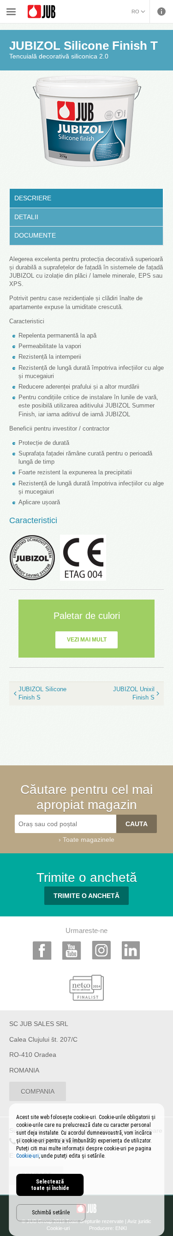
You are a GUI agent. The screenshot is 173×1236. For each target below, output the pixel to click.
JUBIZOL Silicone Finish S (42, 693)
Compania (37, 1091)
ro (135, 11)
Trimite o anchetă (86, 895)
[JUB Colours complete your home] (41, 11)
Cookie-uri (27, 1156)
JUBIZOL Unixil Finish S (134, 693)
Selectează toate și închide (50, 1184)
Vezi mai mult (87, 639)
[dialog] (87, 1169)
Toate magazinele (88, 839)
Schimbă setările (51, 1212)
